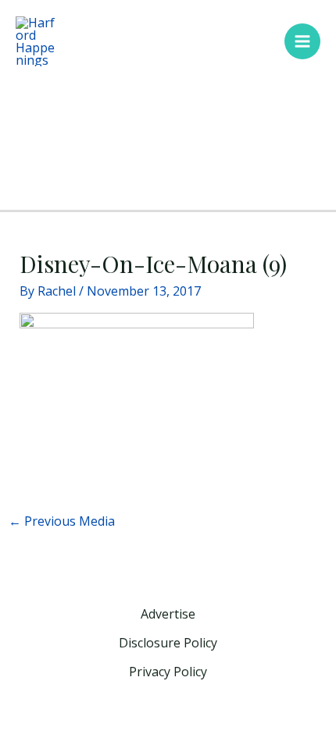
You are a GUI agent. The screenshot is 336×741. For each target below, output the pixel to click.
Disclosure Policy (168, 642)
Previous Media (62, 521)
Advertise (168, 613)
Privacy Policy (168, 671)
